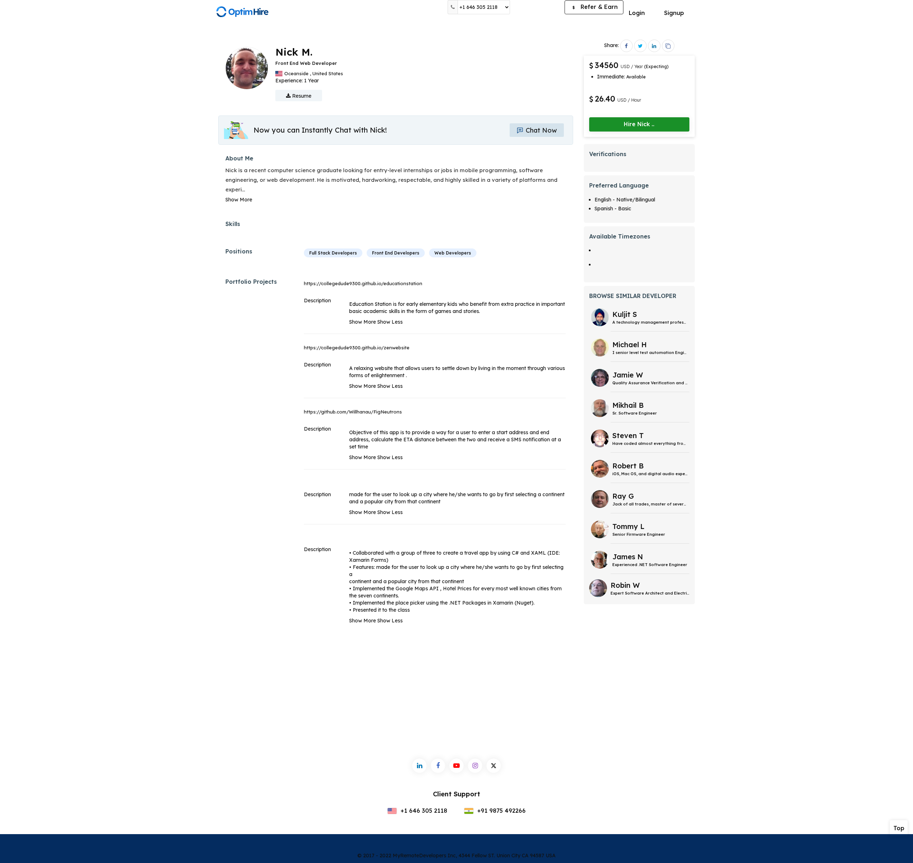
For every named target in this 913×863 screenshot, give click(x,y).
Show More (238, 199)
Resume (301, 96)
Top (898, 828)
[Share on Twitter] (640, 46)
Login (637, 12)
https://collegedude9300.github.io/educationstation (363, 283)
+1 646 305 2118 (423, 810)
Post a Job (537, 7)
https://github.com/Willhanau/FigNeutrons (353, 412)
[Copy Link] (668, 46)
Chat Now (540, 130)
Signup (674, 12)
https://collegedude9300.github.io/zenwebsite (356, 347)
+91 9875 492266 (500, 810)
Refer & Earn (595, 6)
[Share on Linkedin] (654, 46)
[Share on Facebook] (626, 46)
